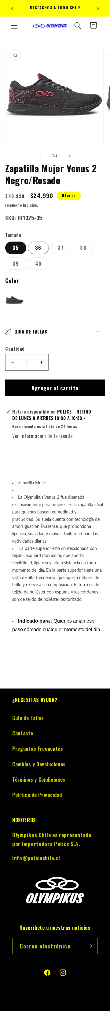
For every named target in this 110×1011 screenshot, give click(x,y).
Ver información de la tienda (42, 436)
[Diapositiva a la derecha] (69, 155)
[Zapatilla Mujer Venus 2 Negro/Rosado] (14, 301)
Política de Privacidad (37, 795)
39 (19, 265)
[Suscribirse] (89, 946)
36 (38, 247)
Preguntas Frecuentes (37, 748)
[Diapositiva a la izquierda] (40, 155)
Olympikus (41, 1006)
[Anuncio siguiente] (98, 8)
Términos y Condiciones (38, 779)
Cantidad (15, 348)
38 (87, 249)
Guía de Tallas (28, 718)
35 (16, 247)
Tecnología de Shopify (75, 1006)
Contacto (22, 733)
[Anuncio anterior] (12, 8)
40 (42, 265)
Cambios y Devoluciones (39, 764)
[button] (14, 25)
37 (64, 249)
